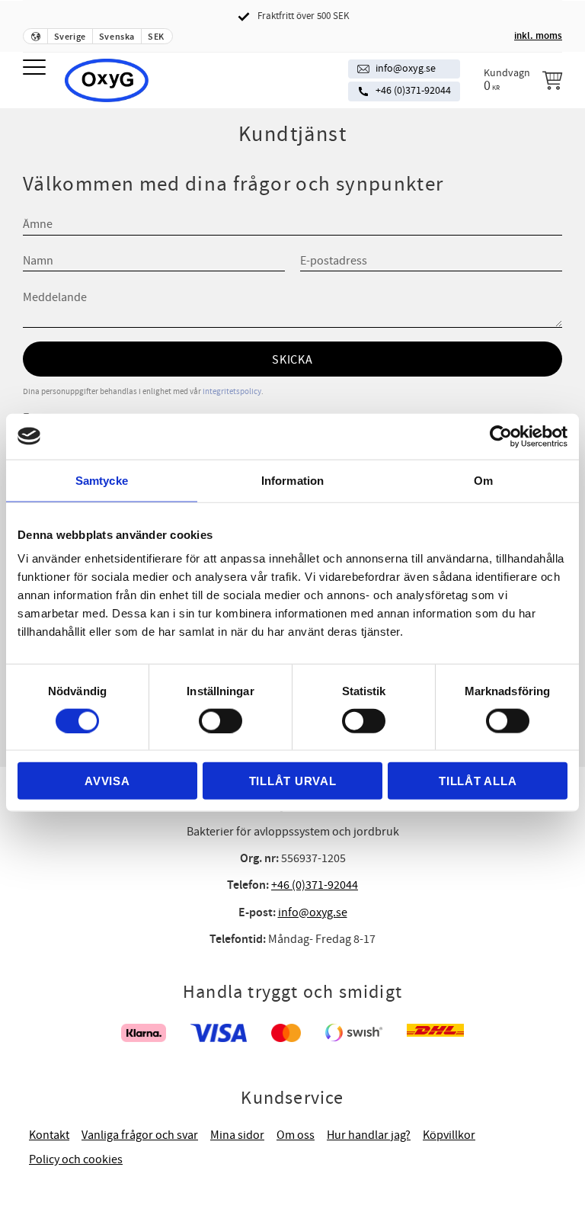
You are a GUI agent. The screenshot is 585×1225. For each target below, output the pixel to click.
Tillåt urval (293, 780)
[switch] (220, 720)
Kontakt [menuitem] (49, 1135)
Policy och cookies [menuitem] (76, 1159)
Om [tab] (483, 479)
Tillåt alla (477, 780)
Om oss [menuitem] (296, 1135)
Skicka (292, 359)
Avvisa (107, 780)
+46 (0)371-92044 (413, 91)
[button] (36, 68)
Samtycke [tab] (101, 479)
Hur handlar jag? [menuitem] (369, 1135)
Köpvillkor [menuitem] (449, 1135)
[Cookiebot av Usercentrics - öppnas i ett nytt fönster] (500, 436)
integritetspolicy (232, 391)
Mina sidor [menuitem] (237, 1135)
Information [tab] (292, 479)
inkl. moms (538, 36)
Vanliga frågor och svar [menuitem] (140, 1135)
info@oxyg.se (406, 68)
